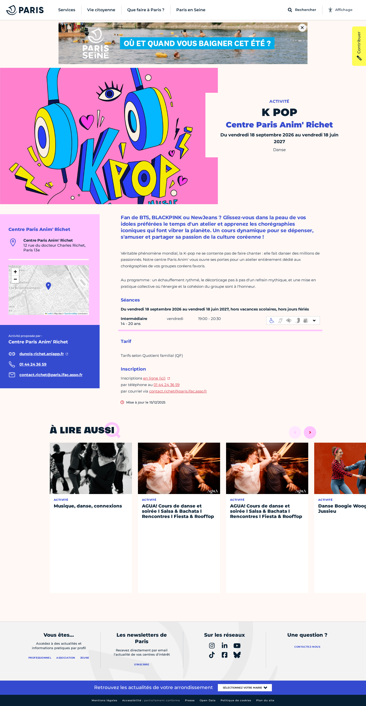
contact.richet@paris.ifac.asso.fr (178, 391)
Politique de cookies (236, 700)
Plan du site (265, 700)
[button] (48, 286)
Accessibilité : (151, 700)
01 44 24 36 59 (167, 384)
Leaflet (50, 313)
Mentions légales (104, 700)
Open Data (208, 700)
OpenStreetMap (70, 313)
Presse (190, 700)
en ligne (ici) (154, 378)
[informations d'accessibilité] (293, 320)
